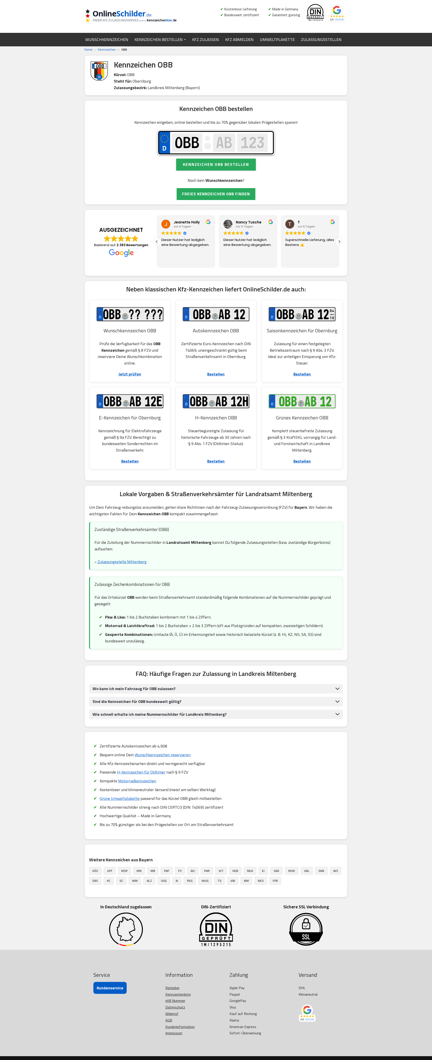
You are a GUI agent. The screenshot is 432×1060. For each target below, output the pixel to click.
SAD (276, 870)
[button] (185, 39)
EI (263, 870)
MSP (124, 870)
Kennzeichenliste (178, 994)
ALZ (149, 880)
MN (139, 870)
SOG (164, 880)
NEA (250, 870)
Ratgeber (172, 987)
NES (261, 880)
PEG (190, 880)
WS (335, 870)
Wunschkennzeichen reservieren (163, 755)
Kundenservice (110, 988)
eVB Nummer (175, 1000)
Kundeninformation (180, 1026)
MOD (291, 870)
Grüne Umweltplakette (120, 798)
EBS (95, 880)
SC (121, 880)
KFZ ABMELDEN (239, 39)
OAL (306, 870)
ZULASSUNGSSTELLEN (321, 39)
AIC (193, 870)
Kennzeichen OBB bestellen (216, 164)
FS (180, 870)
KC (108, 880)
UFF (109, 870)
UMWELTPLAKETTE (277, 39)
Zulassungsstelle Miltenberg (121, 562)
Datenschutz (175, 1007)
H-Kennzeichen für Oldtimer (141, 772)
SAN (321, 870)
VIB (232, 880)
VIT (221, 870)
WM (135, 880)
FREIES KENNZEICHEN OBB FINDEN (216, 194)
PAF (166, 870)
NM (246, 880)
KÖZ (95, 870)
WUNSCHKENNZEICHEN (106, 39)
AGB (168, 1020)
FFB (275, 880)
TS (219, 880)
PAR (207, 870)
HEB (235, 870)
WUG (205, 880)
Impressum (173, 1033)
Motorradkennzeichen (137, 781)
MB (153, 870)
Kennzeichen (107, 49)
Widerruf (171, 1013)
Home (88, 49)
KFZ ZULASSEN (205, 39)
